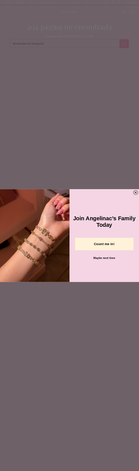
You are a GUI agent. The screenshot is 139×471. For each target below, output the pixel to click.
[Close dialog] (135, 192)
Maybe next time (104, 257)
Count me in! (104, 244)
